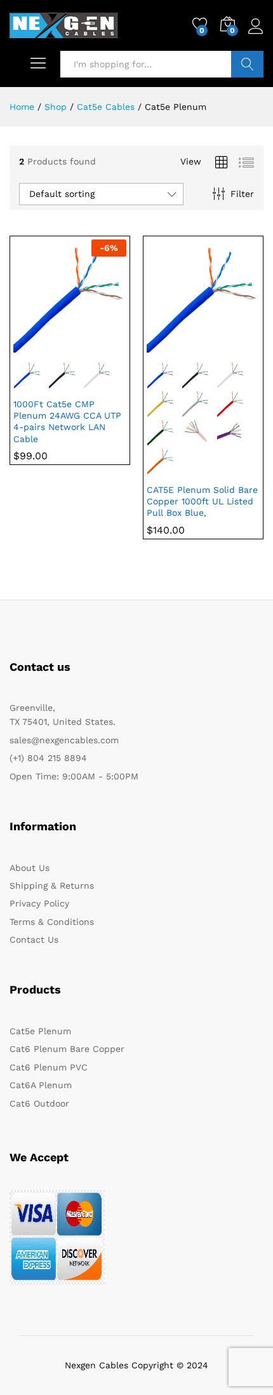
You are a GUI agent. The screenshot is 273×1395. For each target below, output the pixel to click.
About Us (30, 868)
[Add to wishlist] (97, 345)
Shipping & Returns (52, 885)
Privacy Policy (39, 903)
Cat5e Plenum (40, 1031)
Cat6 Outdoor (39, 1103)
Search (247, 64)
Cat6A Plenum (41, 1085)
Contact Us (34, 939)
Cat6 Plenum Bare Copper (67, 1049)
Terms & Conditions (52, 922)
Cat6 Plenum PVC (49, 1067)
